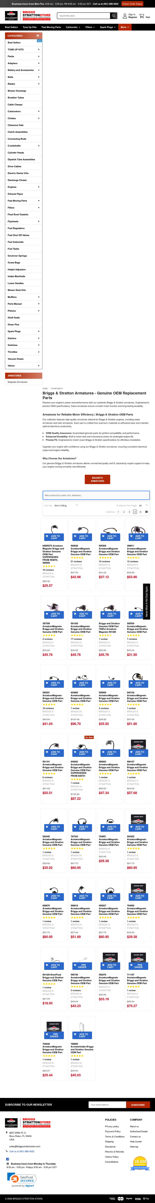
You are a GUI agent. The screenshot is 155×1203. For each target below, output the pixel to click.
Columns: (110, 511)
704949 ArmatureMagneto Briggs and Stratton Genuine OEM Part (53, 1048)
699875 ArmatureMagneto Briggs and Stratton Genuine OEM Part (53, 910)
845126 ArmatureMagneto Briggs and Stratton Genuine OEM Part (137, 697)
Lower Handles (16, 283)
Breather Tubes (16, 97)
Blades (11, 83)
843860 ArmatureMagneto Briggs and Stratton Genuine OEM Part (81, 697)
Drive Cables (14, 166)
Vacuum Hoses (15, 358)
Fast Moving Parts (51, 27)
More (123, 27)
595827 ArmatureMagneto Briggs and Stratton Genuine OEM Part (109, 910)
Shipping (109, 1141)
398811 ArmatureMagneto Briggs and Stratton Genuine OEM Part (137, 550)
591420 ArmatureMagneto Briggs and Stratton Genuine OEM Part (81, 627)
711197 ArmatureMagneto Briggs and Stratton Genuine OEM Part (137, 979)
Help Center (136, 1141)
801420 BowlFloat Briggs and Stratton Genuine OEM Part (53, 977)
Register (133, 17)
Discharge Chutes (17, 180)
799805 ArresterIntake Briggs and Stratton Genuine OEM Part (82, 1048)
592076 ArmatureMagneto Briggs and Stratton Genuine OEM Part (109, 979)
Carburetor (72, 27)
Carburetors (14, 111)
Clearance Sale (15, 125)
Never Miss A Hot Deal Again (146, 601)
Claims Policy (112, 1156)
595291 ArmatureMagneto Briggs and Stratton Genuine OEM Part (53, 697)
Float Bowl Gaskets (18, 214)
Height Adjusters (17, 269)
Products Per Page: (127, 505)
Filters (89, 27)
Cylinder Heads (16, 152)
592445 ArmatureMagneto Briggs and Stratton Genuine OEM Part (53, 840)
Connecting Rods (17, 138)
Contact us (135, 1136)
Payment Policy (113, 1131)
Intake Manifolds (16, 276)
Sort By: (48, 505)
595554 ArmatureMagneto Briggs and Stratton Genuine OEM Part (137, 627)
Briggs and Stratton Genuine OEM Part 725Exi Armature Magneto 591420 (109, 627)
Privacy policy (112, 1126)
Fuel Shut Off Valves (18, 235)
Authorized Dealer (139, 1131)
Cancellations (111, 1161)
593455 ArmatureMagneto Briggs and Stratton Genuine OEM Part (137, 840)
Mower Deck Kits (17, 290)
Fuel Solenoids (15, 242)
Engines (12, 187)
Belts (10, 77)
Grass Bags (14, 262)
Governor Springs (17, 255)
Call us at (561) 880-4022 (105, 3)
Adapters (12, 63)
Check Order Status (132, 3)
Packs (11, 56)
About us (134, 1126)
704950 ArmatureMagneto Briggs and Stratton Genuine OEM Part (137, 910)
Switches (12, 345)
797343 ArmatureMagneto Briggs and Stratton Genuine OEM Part (81, 840)
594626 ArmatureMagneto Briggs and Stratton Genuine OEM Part (81, 550)
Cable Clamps (15, 104)
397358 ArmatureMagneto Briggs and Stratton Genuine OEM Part (53, 627)
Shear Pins (13, 324)
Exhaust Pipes (15, 193)
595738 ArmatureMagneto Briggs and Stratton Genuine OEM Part (81, 979)
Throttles (12, 351)
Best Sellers (11, 27)
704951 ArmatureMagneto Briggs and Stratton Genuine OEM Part (109, 840)
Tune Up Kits (29, 27)
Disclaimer (110, 1146)
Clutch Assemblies (18, 131)
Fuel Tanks (13, 248)
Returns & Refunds (114, 1151)
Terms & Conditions (115, 1136)
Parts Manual (15, 303)
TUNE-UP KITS (16, 49)
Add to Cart (55, 537)
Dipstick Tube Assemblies (21, 159)
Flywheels (13, 221)
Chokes (12, 118)
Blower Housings (17, 90)
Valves (11, 365)
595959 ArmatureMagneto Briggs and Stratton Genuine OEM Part (109, 697)
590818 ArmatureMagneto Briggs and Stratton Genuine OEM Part (81, 910)
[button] (22, 1180)
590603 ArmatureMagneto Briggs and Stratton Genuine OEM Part (109, 766)
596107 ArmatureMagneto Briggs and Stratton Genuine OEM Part (137, 766)
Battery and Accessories (21, 70)
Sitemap (134, 1146)
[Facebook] (7, 1159)
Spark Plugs (106, 27)
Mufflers (12, 297)
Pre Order (82, 966)
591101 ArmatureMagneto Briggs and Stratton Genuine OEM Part (53, 766)
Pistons (12, 310)
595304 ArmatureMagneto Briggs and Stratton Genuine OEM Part (109, 550)
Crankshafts (14, 145)
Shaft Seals (14, 317)
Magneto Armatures (17, 381)
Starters (12, 338)
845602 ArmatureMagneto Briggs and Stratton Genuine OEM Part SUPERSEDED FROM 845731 (81, 768)
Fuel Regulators (16, 228)
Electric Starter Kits (18, 173)
